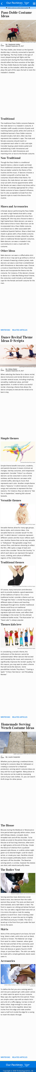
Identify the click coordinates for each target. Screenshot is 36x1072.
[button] (1, 3)
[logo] (18, 3)
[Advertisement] (18, 97)
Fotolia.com (33, 754)
